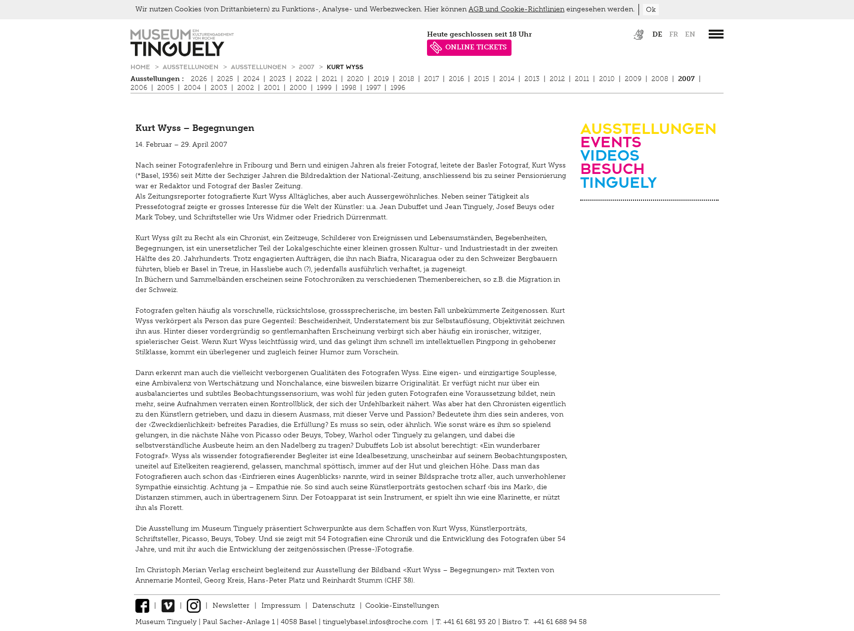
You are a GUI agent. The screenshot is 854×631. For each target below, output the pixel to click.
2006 (138, 88)
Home (141, 66)
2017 (431, 79)
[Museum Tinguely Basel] (182, 54)
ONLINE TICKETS (476, 47)
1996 (397, 88)
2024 (251, 79)
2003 (219, 88)
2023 (277, 79)
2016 (456, 79)
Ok (651, 9)
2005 (165, 88)
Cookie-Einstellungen (402, 605)
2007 (307, 66)
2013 (532, 79)
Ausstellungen (191, 66)
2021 (329, 79)
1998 (349, 88)
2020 (355, 79)
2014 (506, 79)
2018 (406, 79)
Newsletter (231, 605)
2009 (633, 79)
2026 (199, 79)
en (690, 34)
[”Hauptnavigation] (716, 34)
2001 (272, 88)
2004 (192, 88)
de (657, 34)
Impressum (280, 605)
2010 (607, 79)
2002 (245, 88)
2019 (381, 79)
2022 (304, 79)
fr (673, 34)
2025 (225, 79)
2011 (582, 79)
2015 (481, 79)
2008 (659, 79)
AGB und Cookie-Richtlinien (516, 9)
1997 (373, 88)
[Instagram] (194, 605)
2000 (298, 88)
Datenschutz (333, 605)
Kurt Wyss (345, 66)
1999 (324, 88)
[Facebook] (142, 605)
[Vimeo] (168, 605)
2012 (557, 79)
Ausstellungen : (157, 79)
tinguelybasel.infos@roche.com (376, 622)
